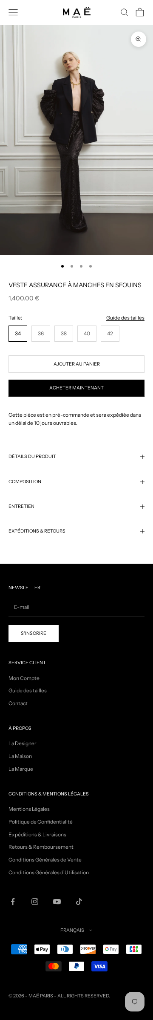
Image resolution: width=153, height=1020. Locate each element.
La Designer (22, 743)
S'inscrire (33, 633)
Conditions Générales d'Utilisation (48, 872)
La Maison (20, 756)
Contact (18, 703)
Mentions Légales (29, 809)
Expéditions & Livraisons (37, 834)
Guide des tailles (125, 317)
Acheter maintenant (76, 388)
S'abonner (76, 991)
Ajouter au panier (77, 364)
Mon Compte (24, 678)
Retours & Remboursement (41, 847)
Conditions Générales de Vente (45, 859)
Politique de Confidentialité (40, 821)
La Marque (20, 769)
